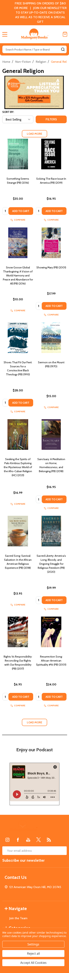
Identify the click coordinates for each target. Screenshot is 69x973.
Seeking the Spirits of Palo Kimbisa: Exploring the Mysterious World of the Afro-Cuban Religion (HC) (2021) (18, 467)
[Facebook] (18, 839)
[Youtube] (28, 839)
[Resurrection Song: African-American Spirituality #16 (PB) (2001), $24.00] (51, 632)
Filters (51, 119)
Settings (33, 944)
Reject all (33, 953)
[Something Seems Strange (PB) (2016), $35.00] (17, 154)
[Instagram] (7, 839)
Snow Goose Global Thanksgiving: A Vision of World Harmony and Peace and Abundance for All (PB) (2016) (18, 275)
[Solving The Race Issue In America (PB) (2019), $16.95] (51, 154)
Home (6, 62)
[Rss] (49, 839)
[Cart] (65, 34)
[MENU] (4, 34)
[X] (38, 839)
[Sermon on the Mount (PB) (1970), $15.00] (51, 337)
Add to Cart (20, 211)
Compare (19, 219)
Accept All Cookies (33, 963)
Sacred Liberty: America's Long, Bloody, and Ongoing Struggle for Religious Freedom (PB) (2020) (51, 564)
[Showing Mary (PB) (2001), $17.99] (51, 242)
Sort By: (8, 112)
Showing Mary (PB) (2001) (51, 267)
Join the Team (18, 918)
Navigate (18, 908)
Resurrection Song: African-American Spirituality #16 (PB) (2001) (51, 660)
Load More (34, 133)
